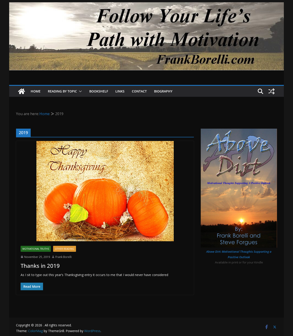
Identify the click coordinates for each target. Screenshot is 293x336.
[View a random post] (271, 91)
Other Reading (64, 248)
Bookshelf (98, 91)
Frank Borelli (63, 257)
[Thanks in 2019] (105, 191)
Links (120, 91)
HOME (36, 91)
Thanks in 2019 (40, 265)
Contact (139, 91)
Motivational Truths (35, 248)
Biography (163, 91)
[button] (79, 91)
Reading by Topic (62, 91)
